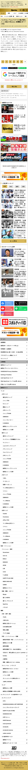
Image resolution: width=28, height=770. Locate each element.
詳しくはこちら (14, 6)
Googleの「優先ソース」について (13, 79)
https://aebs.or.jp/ (5, 758)
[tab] (3, 13)
